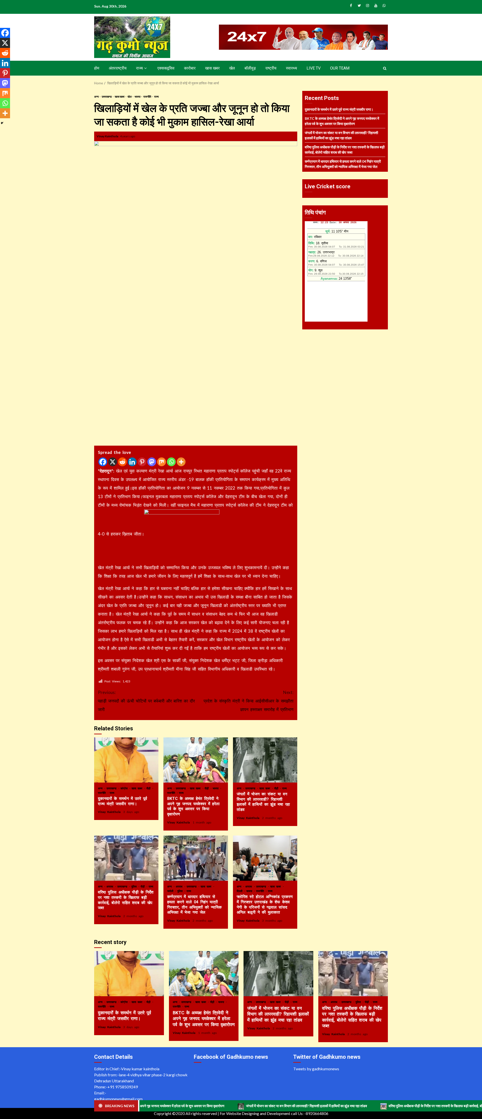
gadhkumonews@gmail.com (118, 1098)
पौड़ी (149, 788)
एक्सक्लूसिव (165, 68)
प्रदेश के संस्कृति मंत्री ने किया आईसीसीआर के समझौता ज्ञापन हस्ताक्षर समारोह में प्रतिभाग (248, 701)
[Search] (385, 68)
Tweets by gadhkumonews (316, 1068)
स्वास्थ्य (291, 68)
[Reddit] (122, 461)
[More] (181, 461)
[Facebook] (102, 461)
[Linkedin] (132, 461)
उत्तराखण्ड (107, 96)
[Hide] (2, 123)
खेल (232, 68)
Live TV (314, 68)
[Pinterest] (142, 461)
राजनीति (147, 96)
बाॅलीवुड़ (250, 68)
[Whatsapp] (171, 461)
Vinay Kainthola (108, 136)
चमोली (171, 891)
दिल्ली (240, 891)
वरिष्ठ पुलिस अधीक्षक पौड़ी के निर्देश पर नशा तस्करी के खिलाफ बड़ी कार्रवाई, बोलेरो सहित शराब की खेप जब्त (126, 858)
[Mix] (161, 461)
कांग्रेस (124, 788)
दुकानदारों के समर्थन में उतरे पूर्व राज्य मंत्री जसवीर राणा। (126, 760)
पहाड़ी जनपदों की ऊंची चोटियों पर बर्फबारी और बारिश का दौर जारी (146, 701)
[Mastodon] (151, 461)
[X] (112, 461)
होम (96, 68)
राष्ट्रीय (270, 68)
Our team (339, 68)
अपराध (110, 886)
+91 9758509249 (122, 1086)
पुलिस (134, 886)
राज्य (139, 68)
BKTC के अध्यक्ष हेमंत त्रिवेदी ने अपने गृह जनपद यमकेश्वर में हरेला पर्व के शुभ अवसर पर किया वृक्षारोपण (195, 760)
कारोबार (190, 68)
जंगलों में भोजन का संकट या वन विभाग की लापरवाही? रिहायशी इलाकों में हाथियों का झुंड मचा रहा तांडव (265, 760)
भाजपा (138, 96)
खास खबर (212, 68)
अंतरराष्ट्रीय (118, 68)
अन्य (96, 96)
